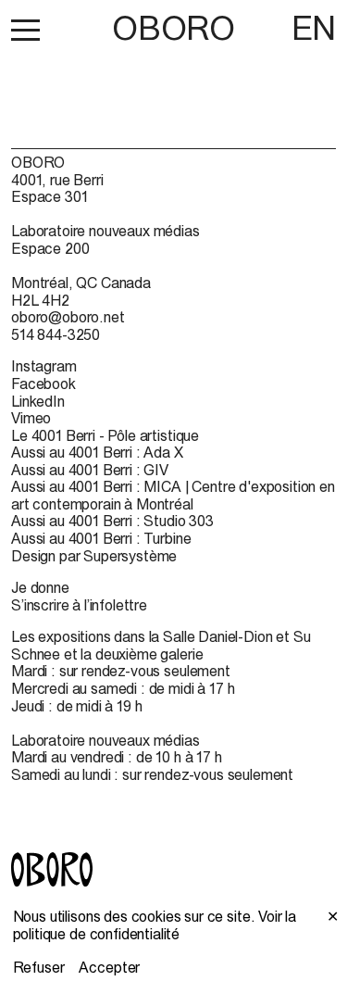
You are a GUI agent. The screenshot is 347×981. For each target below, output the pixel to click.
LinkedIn (38, 401)
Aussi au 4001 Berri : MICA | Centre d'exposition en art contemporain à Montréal (173, 495)
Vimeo (31, 417)
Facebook (43, 383)
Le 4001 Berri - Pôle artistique (105, 435)
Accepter (109, 967)
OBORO (173, 28)
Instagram (44, 366)
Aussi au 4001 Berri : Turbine (101, 538)
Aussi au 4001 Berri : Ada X (97, 452)
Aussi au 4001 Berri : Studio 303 (112, 520)
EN (313, 27)
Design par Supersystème (94, 555)
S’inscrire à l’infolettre (79, 605)
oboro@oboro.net (68, 316)
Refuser (39, 967)
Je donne (40, 587)
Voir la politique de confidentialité (155, 925)
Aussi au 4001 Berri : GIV (89, 469)
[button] (25, 29)
